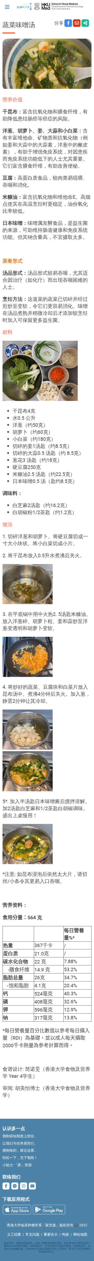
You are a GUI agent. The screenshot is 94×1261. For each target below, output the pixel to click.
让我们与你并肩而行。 (20, 1143)
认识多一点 (14, 1128)
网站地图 (80, 1234)
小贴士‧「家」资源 (17, 1165)
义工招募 (14, 1234)
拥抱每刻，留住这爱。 (20, 1150)
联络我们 (12, 1177)
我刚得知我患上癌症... (20, 1136)
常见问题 (32, 1234)
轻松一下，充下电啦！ (20, 1157)
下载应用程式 (16, 1199)
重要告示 (51, 1234)
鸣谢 (65, 1234)
